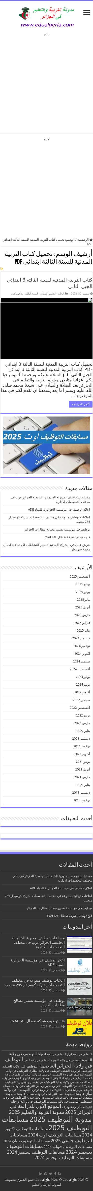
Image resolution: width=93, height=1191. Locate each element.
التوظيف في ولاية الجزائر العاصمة (48, 1062)
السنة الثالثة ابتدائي (27, 293)
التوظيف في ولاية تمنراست (77, 1090)
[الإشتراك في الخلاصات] (1, 269)
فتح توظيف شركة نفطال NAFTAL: (67, 537)
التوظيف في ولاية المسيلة (68, 1074)
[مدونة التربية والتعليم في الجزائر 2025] (46, 17)
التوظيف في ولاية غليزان (40, 1097)
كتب (13, 293)
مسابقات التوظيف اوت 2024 (54, 1134)
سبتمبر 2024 (81, 661)
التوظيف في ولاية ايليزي (37, 1078)
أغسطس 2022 (80, 708)
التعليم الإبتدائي (47, 293)
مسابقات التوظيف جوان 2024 (26, 1141)
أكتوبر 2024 (82, 653)
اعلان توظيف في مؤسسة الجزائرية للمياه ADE (59, 509)
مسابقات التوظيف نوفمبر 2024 (63, 1157)
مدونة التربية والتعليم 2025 (36, 1112)
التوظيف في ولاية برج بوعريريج (35, 1082)
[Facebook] (55, 1174)
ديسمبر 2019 (81, 792)
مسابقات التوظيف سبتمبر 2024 (36, 1152)
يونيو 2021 (83, 762)
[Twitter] (51, 1174)
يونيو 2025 (83, 592)
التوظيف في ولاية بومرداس (53, 1086)
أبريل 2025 (82, 607)
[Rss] (60, 1174)
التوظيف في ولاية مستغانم (63, 1101)
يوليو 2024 (83, 677)
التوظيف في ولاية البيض (37, 1060)
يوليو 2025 (83, 584)
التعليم (61, 293)
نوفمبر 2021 (81, 746)
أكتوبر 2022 (82, 692)
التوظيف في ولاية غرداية (68, 1097)
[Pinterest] (46, 1174)
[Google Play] (41, 1174)
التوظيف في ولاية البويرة (66, 1060)
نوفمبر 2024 (81, 646)
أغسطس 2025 (80, 576)
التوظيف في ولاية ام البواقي (68, 1078)
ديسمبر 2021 (81, 738)
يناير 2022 (83, 731)
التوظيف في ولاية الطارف (45, 1070)
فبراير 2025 (82, 623)
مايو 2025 (83, 599)
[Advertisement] (46, 81)
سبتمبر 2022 (81, 700)
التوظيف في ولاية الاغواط (51, 1054)
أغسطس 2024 (80, 669)
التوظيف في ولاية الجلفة (20, 1066)
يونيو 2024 (83, 684)
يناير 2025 (83, 630)
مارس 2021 (82, 777)
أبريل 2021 (82, 769)
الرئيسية (83, 239)
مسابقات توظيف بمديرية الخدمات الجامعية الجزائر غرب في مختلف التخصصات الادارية (38, 942)
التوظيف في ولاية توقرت (46, 1090)
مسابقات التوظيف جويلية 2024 (68, 1146)
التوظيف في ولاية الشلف (76, 1070)
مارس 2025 (82, 615)
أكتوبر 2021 (82, 754)
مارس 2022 (82, 723)
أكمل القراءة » (81, 404)
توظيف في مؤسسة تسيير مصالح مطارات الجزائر (57, 529)
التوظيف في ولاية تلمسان (19, 1086)
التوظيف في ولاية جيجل (71, 1094)
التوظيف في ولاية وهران (77, 1107)
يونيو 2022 (83, 715)
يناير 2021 (83, 785)
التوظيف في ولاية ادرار (79, 1054)
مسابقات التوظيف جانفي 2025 (50, 1137)
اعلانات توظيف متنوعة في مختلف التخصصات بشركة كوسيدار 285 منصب (35, 982)
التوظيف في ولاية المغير (38, 1074)
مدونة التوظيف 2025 (61, 1119)
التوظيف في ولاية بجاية (71, 1082)
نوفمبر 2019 (81, 800)
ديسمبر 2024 (81, 638)
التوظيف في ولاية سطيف (41, 1094)
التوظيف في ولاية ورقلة (28, 1101)
